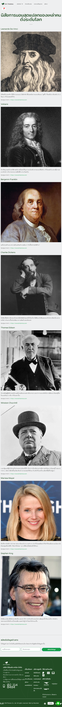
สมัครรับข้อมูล (51, 649)
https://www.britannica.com (18, 100)
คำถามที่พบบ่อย (28, 4)
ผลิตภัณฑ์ (19, 4)
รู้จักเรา (45, 4)
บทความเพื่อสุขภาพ (38, 4)
